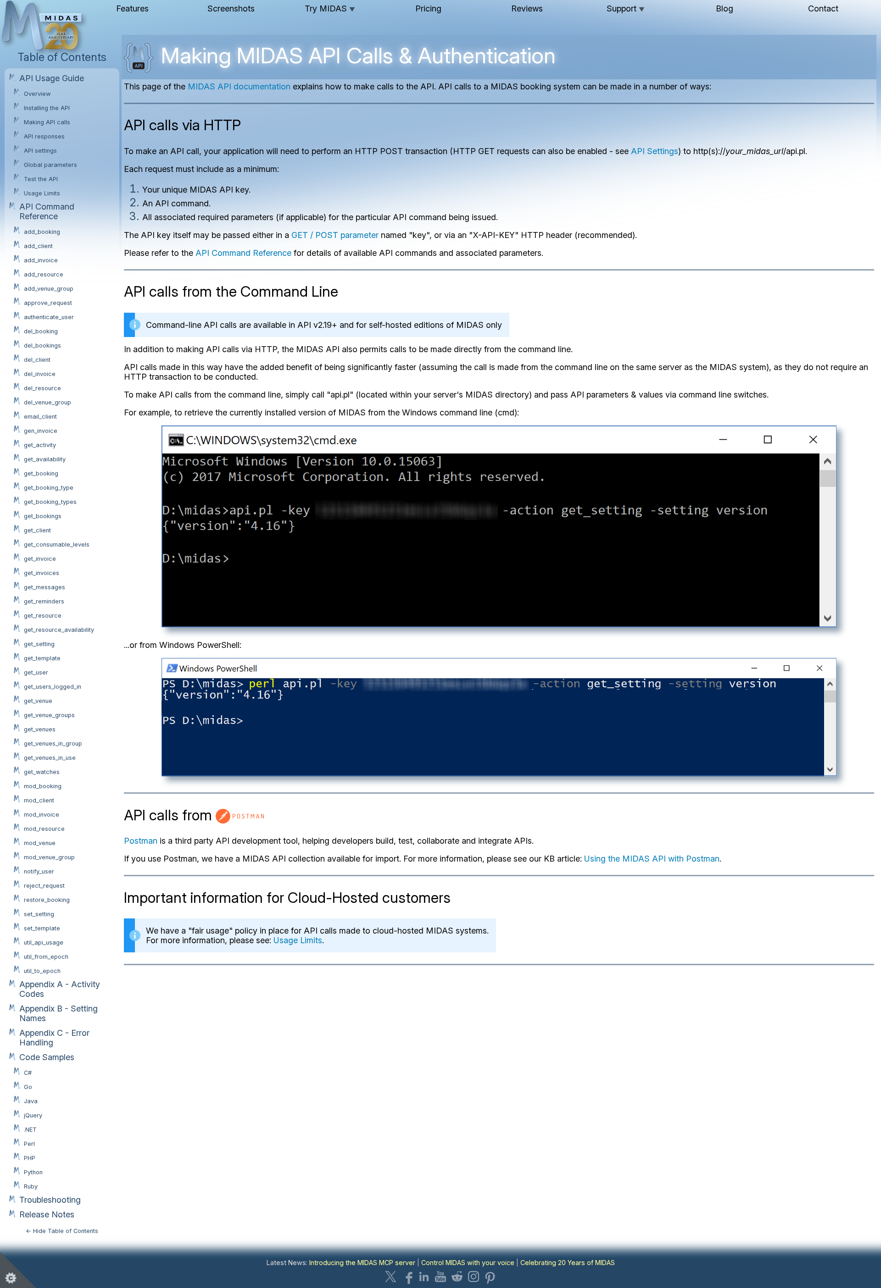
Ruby (31, 1186)
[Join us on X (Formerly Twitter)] (391, 1276)
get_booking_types (50, 501)
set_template (42, 928)
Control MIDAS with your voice (467, 1262)
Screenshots (231, 8)
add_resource (43, 274)
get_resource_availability (59, 629)
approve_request (48, 302)
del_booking (41, 331)
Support (626, 8)
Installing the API (47, 108)
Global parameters (50, 164)
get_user (36, 672)
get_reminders (44, 601)
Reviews (527, 8)
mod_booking (42, 786)
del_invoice (40, 373)
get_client (37, 530)
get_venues (40, 729)
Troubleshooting (50, 1200)
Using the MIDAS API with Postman (651, 858)
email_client (40, 416)
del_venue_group (47, 402)
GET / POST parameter (335, 235)
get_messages (44, 587)
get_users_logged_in (52, 686)
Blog (724, 8)
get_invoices (41, 572)
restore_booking (47, 899)
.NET (30, 1129)
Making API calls (47, 122)
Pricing (428, 8)
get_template (42, 658)
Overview (37, 93)
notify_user (39, 871)
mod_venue (40, 843)
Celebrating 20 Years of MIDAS (567, 1262)
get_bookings (42, 516)
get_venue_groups (49, 715)
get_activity (40, 445)
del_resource (42, 388)
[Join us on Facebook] (407, 1276)
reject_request (44, 885)
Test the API (41, 179)
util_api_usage (43, 942)
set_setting (39, 914)
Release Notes (46, 1214)
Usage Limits (42, 193)
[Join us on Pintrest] (490, 1276)
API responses (44, 136)
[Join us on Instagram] (473, 1276)
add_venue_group (48, 288)
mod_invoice (41, 814)
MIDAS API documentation (239, 86)
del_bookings (42, 345)
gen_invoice (40, 430)
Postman (140, 841)
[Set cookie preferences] (18, 1269)
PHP (29, 1158)
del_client (37, 359)
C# (28, 1072)
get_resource (42, 615)
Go (28, 1086)
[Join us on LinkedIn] (424, 1276)
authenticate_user (49, 317)
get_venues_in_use (50, 757)
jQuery (33, 1115)
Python (33, 1172)
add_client (38, 246)
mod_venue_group (49, 857)
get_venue (38, 700)
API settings (40, 150)
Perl (29, 1143)
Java (31, 1101)
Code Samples (46, 1057)
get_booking (41, 473)
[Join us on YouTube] (440, 1276)
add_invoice (41, 260)
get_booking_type (48, 487)
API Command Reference (46, 211)
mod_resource (44, 828)
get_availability (45, 459)
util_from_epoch (46, 956)
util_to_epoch (42, 970)
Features (132, 8)
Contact (823, 8)
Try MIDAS (330, 8)
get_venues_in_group (53, 743)
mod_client (39, 800)
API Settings (654, 151)
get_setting (39, 644)
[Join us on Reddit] (457, 1276)
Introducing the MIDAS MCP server (362, 1262)
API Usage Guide (51, 78)
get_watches (42, 771)
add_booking (42, 231)
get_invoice (40, 558)
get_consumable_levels (56, 544)
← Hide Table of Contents (62, 1230)
